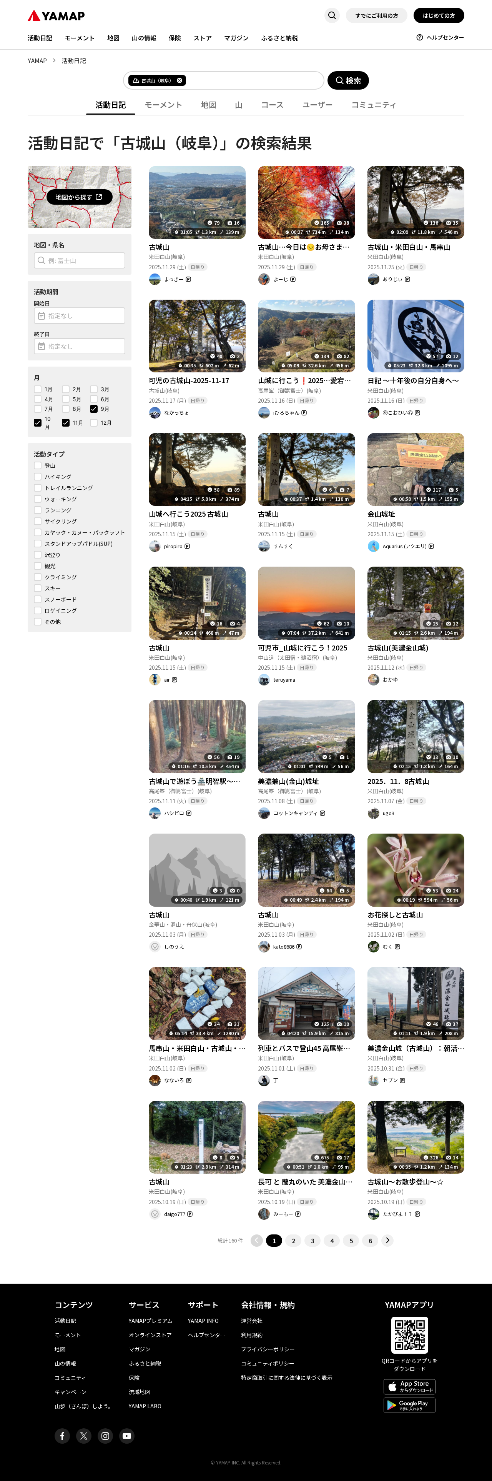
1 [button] (274, 1240)
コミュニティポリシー (267, 1363)
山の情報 (144, 37)
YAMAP (37, 60)
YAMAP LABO (145, 1406)
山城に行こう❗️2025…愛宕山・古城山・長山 (328, 380)
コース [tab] (272, 104)
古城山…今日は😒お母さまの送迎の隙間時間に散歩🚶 (342, 247)
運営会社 (252, 1320)
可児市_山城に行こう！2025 (302, 647)
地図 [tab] (208, 104)
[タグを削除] (179, 80)
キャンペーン (70, 1392)
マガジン (236, 37)
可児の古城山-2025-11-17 (189, 380)
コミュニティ (70, 1377)
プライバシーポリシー (268, 1349)
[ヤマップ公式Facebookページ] (62, 1436)
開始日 (42, 303)
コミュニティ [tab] (374, 104)
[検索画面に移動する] (332, 15)
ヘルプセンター (445, 37)
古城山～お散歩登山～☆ (405, 1181)
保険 (175, 37)
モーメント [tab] (164, 104)
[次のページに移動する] (387, 1240)
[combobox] (249, 80)
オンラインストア (150, 1335)
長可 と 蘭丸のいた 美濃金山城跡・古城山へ (326, 1181)
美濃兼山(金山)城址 (288, 781)
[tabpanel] (246, 681)
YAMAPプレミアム (151, 1320)
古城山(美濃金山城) (398, 647)
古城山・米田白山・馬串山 (408, 247)
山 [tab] (239, 104)
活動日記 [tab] (110, 104)
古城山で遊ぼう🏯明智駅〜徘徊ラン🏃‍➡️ (209, 781)
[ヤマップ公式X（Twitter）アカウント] (83, 1436)
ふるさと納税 (279, 37)
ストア (202, 37)
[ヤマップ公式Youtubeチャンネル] (127, 1436)
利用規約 (252, 1335)
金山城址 (381, 514)
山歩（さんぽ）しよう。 (84, 1406)
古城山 (159, 247)
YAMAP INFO (203, 1320)
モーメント (80, 37)
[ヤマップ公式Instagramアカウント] (105, 1436)
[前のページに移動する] (257, 1240)
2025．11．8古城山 (398, 781)
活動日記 (40, 37)
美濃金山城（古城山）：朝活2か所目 (424, 1048)
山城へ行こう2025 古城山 (188, 514)
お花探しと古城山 (395, 914)
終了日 (42, 334)
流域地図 (139, 1392)
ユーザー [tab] (317, 104)
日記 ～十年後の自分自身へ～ (413, 380)
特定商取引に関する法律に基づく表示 (286, 1377)
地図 (113, 37)
